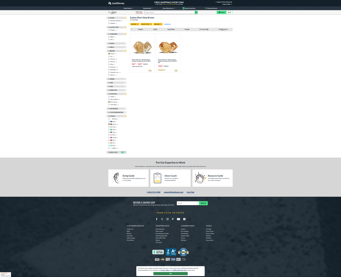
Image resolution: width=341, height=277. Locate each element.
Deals (112, 43)
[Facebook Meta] (157, 219)
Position (113, 94)
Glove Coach (159, 231)
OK (170, 274)
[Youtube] (178, 219)
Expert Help (226, 4)
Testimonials (184, 233)
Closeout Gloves (212, 8)
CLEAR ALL (167, 24)
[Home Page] (116, 3)
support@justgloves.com (173, 192)
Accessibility (209, 240)
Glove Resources (168, 8)
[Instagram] (168, 219)
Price (112, 47)
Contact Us (130, 229)
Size (111, 82)
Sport (112, 18)
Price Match (130, 240)
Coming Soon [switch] (112, 152)
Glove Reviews (160, 229)
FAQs (128, 231)
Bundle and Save (189, 8)
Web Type (113, 90)
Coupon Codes (185, 236)
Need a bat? (139, 12)
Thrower (113, 34)
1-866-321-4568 (153, 192)
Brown (156, 24)
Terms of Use (209, 231)
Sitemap (208, 236)
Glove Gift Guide (160, 238)
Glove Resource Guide (162, 233)
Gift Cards (159, 242)
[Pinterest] (173, 219)
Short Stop (145, 24)
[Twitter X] (162, 219)
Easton (133, 24)
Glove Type (114, 27)
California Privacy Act (179, 270)
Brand (112, 51)
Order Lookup (131, 238)
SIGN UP (203, 203)
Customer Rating (116, 112)
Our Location (185, 231)
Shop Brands (147, 8)
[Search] (196, 12)
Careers (183, 229)
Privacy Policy (165, 270)
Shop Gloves (128, 8)
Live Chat (190, 192)
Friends (183, 238)
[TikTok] (184, 219)
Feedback (208, 238)
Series (112, 79)
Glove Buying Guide (161, 236)
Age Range (114, 108)
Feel (111, 86)
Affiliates (183, 240)
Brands (158, 240)
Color (112, 116)
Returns (129, 233)
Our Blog (208, 229)
